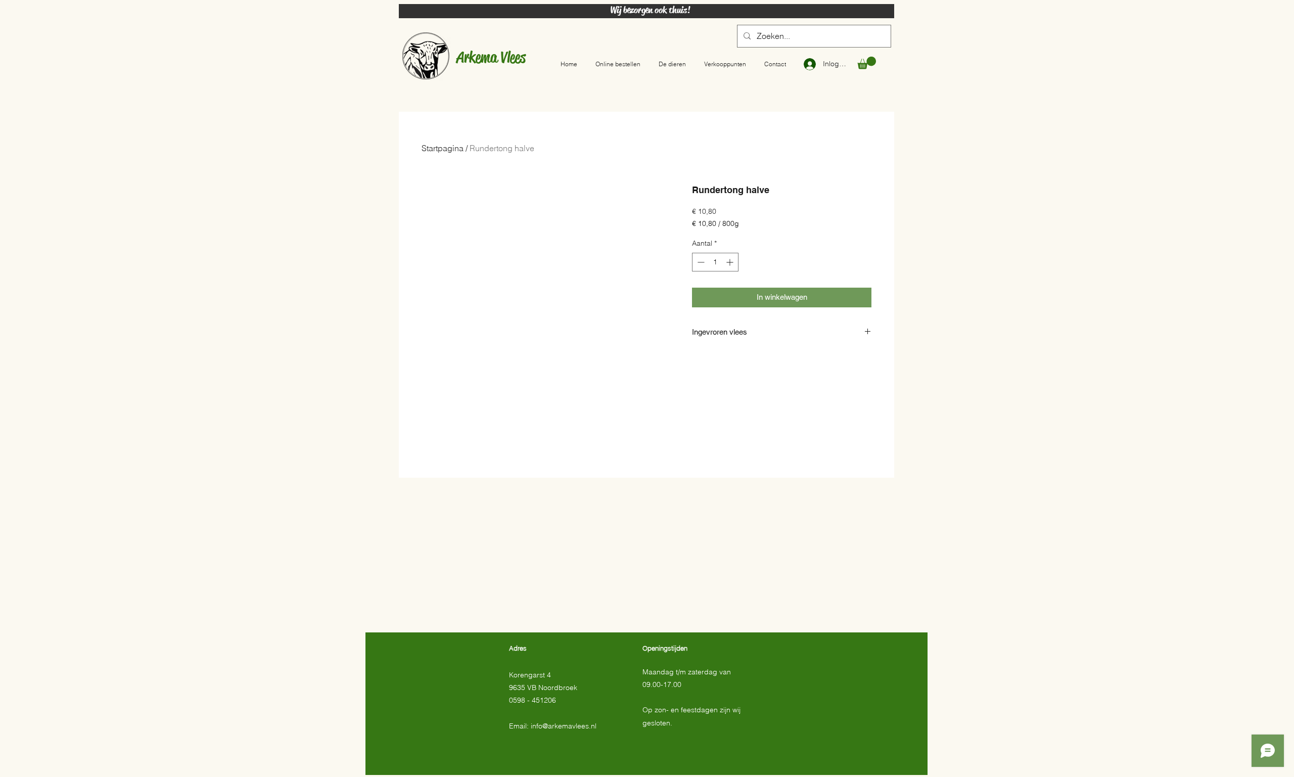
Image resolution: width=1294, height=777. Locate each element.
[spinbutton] (715, 262)
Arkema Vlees (491, 57)
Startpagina (443, 148)
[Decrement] (700, 262)
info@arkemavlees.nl (563, 725)
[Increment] (730, 262)
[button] (866, 63)
